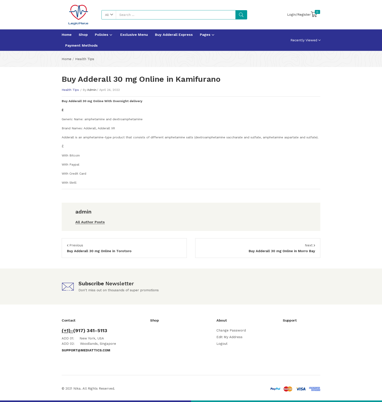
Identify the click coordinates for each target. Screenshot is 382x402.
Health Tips (84, 59)
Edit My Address (229, 337)
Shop (83, 34)
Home (67, 34)
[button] (109, 14)
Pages (206, 34)
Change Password (231, 330)
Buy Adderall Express (174, 34)
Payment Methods (81, 45)
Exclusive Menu (134, 34)
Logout (221, 344)
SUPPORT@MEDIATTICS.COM (86, 350)
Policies (102, 34)
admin (91, 89)
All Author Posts (90, 222)
